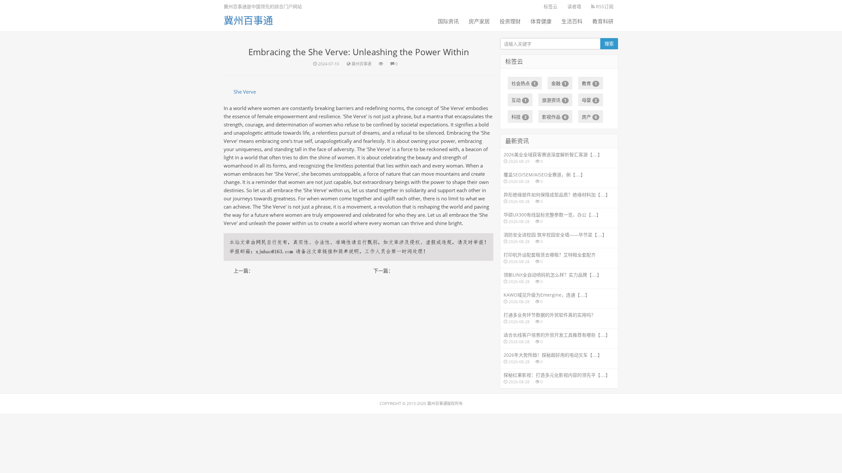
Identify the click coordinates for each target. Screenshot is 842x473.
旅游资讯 (554, 100)
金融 (558, 83)
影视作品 (554, 117)
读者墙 (574, 6)
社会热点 (523, 83)
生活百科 (571, 21)
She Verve (245, 91)
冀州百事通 (248, 20)
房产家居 (479, 21)
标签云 (550, 6)
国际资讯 (448, 21)
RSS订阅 (604, 6)
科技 (519, 117)
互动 (519, 100)
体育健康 (541, 21)
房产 (589, 117)
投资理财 (510, 21)
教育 (589, 83)
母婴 (589, 100)
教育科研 (602, 21)
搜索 (609, 43)
